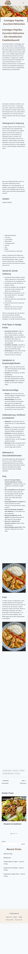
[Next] (24, 814)
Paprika (22, 770)
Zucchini (17, 773)
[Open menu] (23, 3)
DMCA (15, 917)
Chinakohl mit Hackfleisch (12, 824)
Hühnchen (15, 770)
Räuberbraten (7, 857)
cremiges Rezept (7, 770)
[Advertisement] (14, 87)
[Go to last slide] (4, 814)
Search (4, 841)
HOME (20, 917)
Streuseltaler (5, 782)
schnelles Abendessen (8, 773)
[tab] (12, 833)
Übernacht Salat (8, 853)
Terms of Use (18, 919)
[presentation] (14, 808)
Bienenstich (23, 782)
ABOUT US (9, 917)
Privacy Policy (10, 919)
